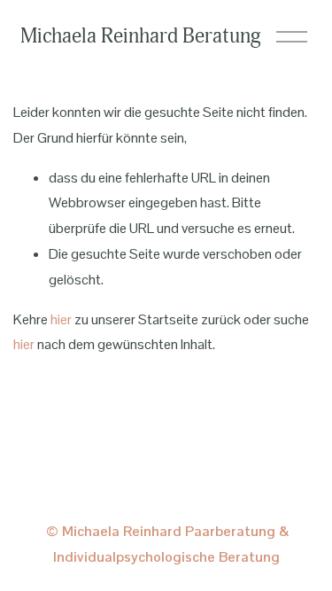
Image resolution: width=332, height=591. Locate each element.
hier (61, 319)
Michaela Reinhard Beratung (140, 36)
